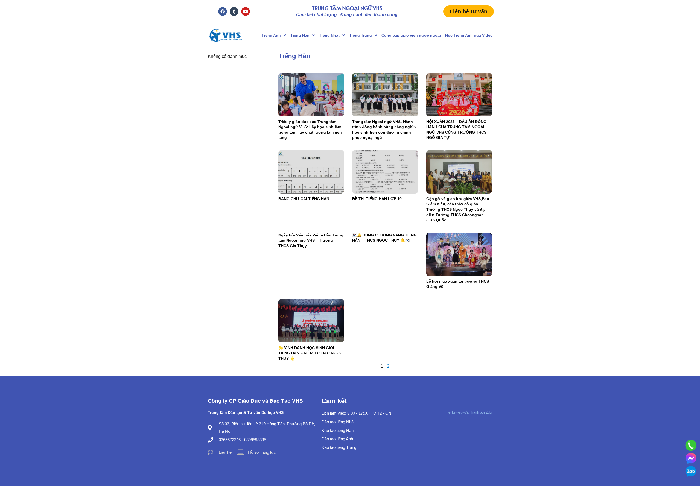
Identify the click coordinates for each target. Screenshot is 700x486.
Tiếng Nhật (329, 35)
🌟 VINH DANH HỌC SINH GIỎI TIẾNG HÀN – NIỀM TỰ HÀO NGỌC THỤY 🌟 (310, 353)
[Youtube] (245, 11)
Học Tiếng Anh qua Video (469, 35)
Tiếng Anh (271, 35)
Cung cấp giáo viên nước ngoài (411, 35)
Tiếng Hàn (300, 35)
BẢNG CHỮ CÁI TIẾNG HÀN (303, 199)
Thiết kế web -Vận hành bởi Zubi (468, 412)
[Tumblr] (234, 11)
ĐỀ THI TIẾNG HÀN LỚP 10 (377, 199)
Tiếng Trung (360, 35)
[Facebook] (222, 11)
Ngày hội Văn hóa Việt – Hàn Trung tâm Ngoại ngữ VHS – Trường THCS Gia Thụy (310, 240)
